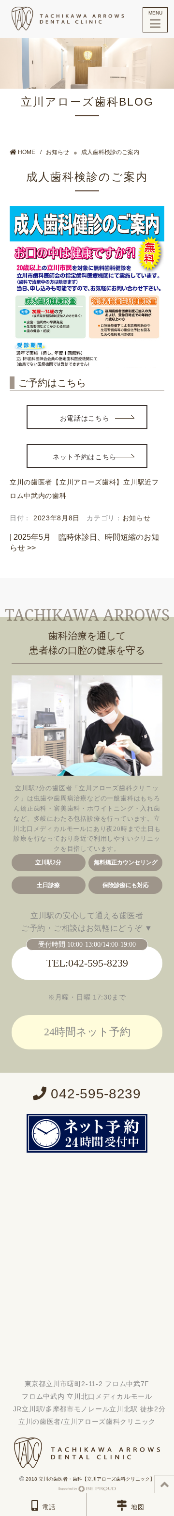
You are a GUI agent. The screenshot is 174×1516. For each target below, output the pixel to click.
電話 (49, 1507)
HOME (25, 152)
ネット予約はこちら (84, 457)
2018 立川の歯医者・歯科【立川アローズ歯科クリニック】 (89, 1479)
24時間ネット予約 (87, 1032)
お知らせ (57, 152)
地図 (138, 1507)
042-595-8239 (94, 1093)
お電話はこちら (85, 418)
